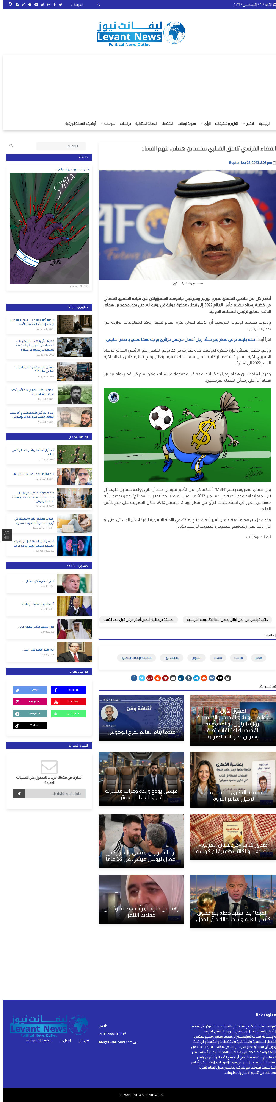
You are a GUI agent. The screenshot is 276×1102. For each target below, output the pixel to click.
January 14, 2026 (41, 479)
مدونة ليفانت (183, 123)
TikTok (31, 725)
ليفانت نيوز (168, 658)
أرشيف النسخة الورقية (77, 123)
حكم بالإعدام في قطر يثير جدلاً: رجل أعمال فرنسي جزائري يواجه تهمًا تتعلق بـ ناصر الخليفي (177, 339)
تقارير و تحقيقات (223, 123)
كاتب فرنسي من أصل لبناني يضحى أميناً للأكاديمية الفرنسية (224, 619)
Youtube (70, 701)
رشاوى (193, 658)
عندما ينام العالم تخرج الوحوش (138, 732)
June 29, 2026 (43, 459)
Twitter (31, 689)
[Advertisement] (138, 85)
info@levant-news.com (112, 1042)
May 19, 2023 (44, 586)
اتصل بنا (61, 1040)
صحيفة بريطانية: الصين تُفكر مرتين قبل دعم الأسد (135, 619)
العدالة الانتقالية (143, 123)
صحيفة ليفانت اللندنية (133, 658)
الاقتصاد (164, 123)
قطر (255, 658)
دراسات (122, 123)
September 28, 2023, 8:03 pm (247, 163)
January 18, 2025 (76, 286)
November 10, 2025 (40, 550)
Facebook (69, 689)
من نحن (80, 1040)
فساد (215, 658)
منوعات (106, 123)
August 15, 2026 (42, 329)
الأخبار (247, 123)
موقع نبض (69, 713)
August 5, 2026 (43, 376)
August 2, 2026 (42, 399)
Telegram (31, 713)
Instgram (31, 701)
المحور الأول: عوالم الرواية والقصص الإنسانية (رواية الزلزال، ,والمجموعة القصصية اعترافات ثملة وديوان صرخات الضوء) (230, 723)
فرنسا (235, 658)
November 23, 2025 (40, 527)
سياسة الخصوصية (36, 1040)
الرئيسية (261, 123)
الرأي (204, 123)
